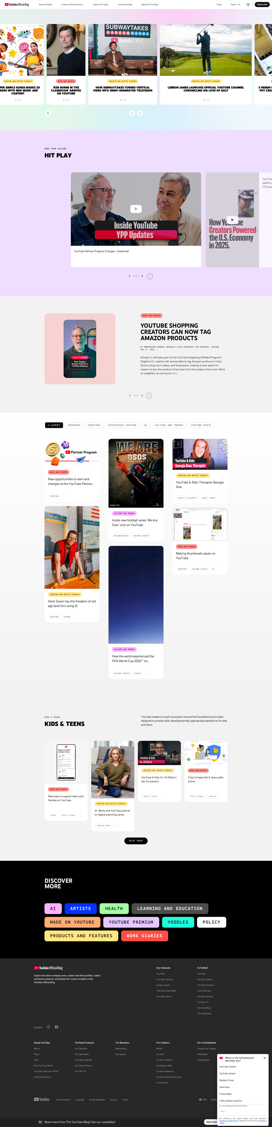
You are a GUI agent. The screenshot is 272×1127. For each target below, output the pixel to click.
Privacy (113, 1100)
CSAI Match (202, 1054)
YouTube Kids (81, 1048)
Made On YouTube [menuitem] (150, 4)
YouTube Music (204, 1008)
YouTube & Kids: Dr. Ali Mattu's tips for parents (159, 779)
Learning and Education (170, 908)
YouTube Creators (164, 979)
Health (114, 908)
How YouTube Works (43, 1066)
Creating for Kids (164, 1066)
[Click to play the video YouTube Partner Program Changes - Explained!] (136, 209)
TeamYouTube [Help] (166, 991)
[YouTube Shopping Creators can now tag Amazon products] (79, 348)
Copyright (80, 1100)
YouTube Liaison (164, 996)
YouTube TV (203, 1002)
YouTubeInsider (204, 1013)
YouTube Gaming (205, 996)
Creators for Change (206, 1048)
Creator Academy (164, 1060)
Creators (160, 1054)
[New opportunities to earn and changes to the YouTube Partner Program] (71, 453)
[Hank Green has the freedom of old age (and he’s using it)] (71, 547)
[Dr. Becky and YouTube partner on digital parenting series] (112, 769)
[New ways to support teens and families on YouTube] (66, 762)
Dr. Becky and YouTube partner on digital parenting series (112, 812)
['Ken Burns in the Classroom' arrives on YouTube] (62, 50)
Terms (125, 1100)
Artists (80, 908)
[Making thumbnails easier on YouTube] (200, 524)
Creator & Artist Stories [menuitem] (72, 4)
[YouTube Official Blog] (16, 5)
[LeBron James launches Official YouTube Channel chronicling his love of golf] (202, 50)
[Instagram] (48, 1027)
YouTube (160, 974)
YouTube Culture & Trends (46, 1071)
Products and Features (81, 935)
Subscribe (262, 4)
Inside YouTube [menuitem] (125, 4)
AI (53, 908)
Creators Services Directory (168, 1077)
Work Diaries (144, 935)
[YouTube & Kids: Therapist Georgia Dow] (200, 454)
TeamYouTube (204, 991)
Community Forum (42, 1077)
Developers (121, 1054)
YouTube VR (162, 1083)
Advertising (121, 1048)
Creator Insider (163, 985)
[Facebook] (56, 1027)
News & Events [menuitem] (45, 4)
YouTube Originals (83, 1060)
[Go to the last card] (140, 113)
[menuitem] (219, 4)
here (174, 373)
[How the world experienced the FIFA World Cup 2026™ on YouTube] (136, 595)
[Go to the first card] (131, 113)
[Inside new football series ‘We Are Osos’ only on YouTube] (136, 473)
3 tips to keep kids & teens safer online (206, 779)
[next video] (150, 276)
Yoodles (178, 922)
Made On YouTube (72, 922)
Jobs (36, 1060)
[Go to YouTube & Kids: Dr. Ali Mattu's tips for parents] (159, 753)
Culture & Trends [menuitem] (100, 4)
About (37, 1048)
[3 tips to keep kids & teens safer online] (206, 753)
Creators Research (165, 1071)
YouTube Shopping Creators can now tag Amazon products (176, 332)
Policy (212, 922)
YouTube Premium (131, 922)
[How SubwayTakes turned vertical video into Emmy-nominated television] (118, 50)
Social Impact (203, 1060)
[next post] (149, 396)
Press (36, 1054)
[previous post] (123, 396)
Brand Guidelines (97, 1100)
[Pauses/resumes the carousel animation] (47, 113)
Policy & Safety (63, 1100)
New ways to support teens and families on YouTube (66, 798)
